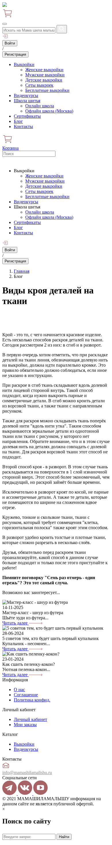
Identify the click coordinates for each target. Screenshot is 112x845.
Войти (10, 43)
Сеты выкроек (39, 85)
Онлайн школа (39, 105)
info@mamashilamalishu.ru (27, 772)
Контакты (23, 126)
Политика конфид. (32, 699)
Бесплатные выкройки (47, 90)
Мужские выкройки (45, 74)
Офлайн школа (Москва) (49, 111)
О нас (19, 689)
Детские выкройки (43, 80)
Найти (64, 837)
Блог (18, 121)
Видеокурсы (26, 95)
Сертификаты (27, 116)
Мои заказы (25, 724)
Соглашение (26, 694)
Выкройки (24, 64)
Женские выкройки (44, 69)
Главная (21, 271)
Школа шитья (27, 100)
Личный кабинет (30, 719)
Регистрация (15, 54)
